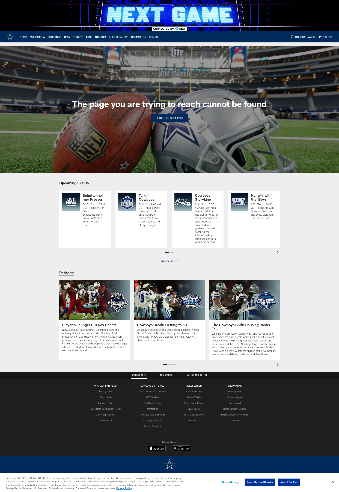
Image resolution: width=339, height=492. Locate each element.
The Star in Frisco (152, 403)
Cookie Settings (230, 482)
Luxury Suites (194, 409)
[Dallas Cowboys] (169, 465)
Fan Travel (194, 420)
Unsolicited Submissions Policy (106, 409)
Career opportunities (105, 414)
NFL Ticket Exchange (194, 414)
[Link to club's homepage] (10, 36)
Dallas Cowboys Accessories (234, 414)
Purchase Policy (105, 403)
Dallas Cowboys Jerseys (234, 409)
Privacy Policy (105, 391)
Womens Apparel (235, 397)
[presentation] (278, 253)
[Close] (333, 482)
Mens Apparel (234, 391)
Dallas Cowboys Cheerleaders (152, 391)
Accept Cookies (289, 482)
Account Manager (194, 391)
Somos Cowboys (152, 426)
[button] (167, 252)
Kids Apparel (235, 403)
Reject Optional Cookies (260, 482)
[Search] (292, 36)
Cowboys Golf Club (152, 420)
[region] (169, 482)
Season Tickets (194, 397)
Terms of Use (106, 397)
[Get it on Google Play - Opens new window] (181, 450)
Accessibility (106, 420)
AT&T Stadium (152, 397)
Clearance (234, 420)
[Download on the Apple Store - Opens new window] (156, 449)
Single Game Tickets (194, 403)
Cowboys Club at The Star (152, 414)
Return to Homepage (169, 117)
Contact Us (152, 409)
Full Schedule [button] (169, 261)
